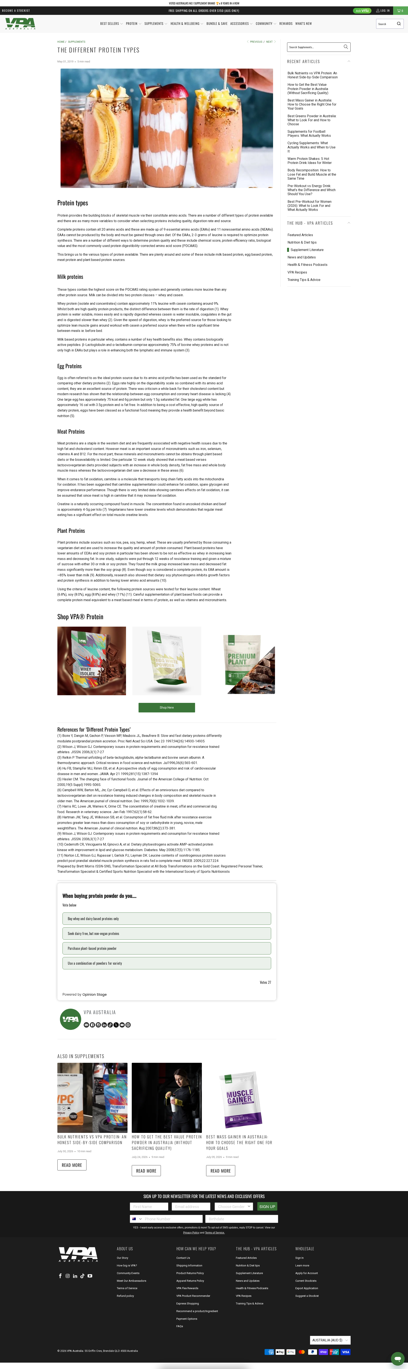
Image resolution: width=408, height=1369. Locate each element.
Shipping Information (189, 1265)
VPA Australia (75, 1350)
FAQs (179, 1326)
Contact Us (183, 1257)
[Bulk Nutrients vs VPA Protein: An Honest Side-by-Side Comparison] (92, 1098)
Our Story (122, 1257)
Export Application (306, 1288)
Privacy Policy (191, 1232)
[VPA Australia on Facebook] (60, 1276)
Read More (72, 1165)
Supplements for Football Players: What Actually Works (309, 134)
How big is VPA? (127, 1265)
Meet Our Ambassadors (131, 1280)
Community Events (128, 1273)
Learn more (302, 1265)
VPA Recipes (297, 272)
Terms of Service (127, 1288)
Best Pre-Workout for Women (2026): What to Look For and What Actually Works (310, 206)
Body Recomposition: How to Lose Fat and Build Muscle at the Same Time (312, 174)
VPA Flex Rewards (187, 1288)
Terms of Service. (215, 1232)
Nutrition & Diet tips (302, 242)
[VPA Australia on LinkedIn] (75, 1276)
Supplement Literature (307, 250)
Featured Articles (300, 235)
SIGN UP (269, 1206)
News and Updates (302, 257)
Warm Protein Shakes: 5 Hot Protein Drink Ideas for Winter (310, 161)
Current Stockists (305, 1280)
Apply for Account (306, 1273)
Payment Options (186, 1318)
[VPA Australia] (20, 24)
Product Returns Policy (190, 1273)
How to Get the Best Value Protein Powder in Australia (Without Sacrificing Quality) (167, 1142)
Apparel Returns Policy (190, 1280)
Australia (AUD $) (327, 1340)
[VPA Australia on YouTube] (90, 1276)
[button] (109, 23)
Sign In (299, 1257)
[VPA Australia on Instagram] (68, 1276)
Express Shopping (187, 1303)
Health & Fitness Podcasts (307, 265)
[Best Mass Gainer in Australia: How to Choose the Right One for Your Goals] (241, 1098)
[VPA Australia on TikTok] (82, 1276)
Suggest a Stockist (307, 1295)
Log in (385, 10)
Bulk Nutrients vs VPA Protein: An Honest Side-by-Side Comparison (92, 1139)
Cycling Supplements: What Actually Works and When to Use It (312, 147)
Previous (255, 41)
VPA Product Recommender (193, 1295)
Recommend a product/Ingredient (197, 1311)
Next (269, 41)
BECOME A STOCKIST (16, 10)
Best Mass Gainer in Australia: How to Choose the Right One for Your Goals (239, 1142)
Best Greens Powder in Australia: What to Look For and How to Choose (312, 120)
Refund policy (125, 1295)
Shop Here (167, 707)
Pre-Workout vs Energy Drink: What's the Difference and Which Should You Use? (312, 190)
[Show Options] (252, 1206)
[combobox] (390, 24)
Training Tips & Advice (304, 280)
